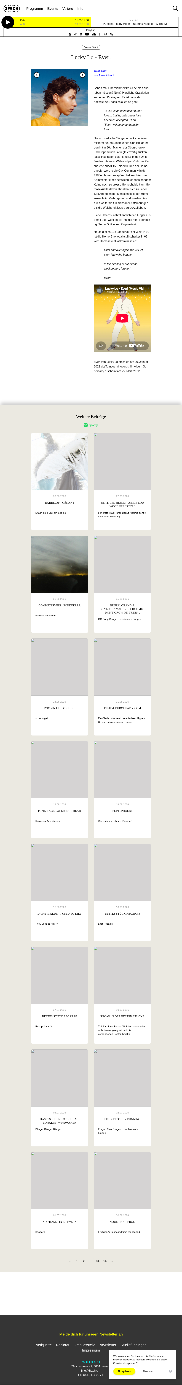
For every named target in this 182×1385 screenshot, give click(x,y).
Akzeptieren (124, 1371)
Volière (67, 9)
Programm (34, 9)
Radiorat (62, 1345)
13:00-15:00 (82, 24)
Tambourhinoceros (117, 366)
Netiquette (44, 1345)
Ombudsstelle (84, 1345)
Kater (23, 20)
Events (52, 9)
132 (98, 1260)
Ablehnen (148, 1371)
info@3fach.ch (90, 1370)
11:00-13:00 (82, 20)
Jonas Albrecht (107, 75)
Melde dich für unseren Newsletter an (91, 1334)
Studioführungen (133, 1345)
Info (80, 9)
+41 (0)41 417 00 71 (90, 1374)
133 (105, 1260)
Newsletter (108, 1345)
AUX (23, 24)
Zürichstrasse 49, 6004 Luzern (90, 1366)
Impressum (91, 1350)
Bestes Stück (91, 47)
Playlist (90, 30)
